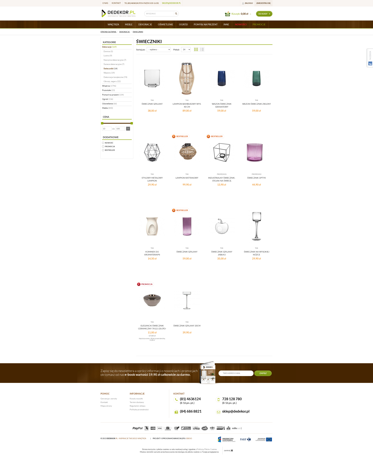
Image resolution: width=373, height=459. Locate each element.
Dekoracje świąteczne (115, 77)
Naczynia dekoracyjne (115, 60)
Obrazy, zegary (112, 81)
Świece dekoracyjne (114, 64)
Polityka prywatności (139, 409)
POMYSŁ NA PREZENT (206, 24)
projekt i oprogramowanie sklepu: (172, 438)
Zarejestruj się (263, 3)
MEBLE (128, 24)
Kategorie (109, 42)
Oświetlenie (109, 103)
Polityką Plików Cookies (207, 449)
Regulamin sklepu (137, 406)
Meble (107, 108)
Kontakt (116, 3)
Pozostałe (108, 90)
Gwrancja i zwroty (109, 398)
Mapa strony (106, 406)
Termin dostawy (137, 402)
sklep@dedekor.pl (171, 3)
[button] (128, 129)
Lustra (108, 55)
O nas (105, 3)
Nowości (241, 24)
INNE (226, 24)
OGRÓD (183, 24)
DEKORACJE (145, 24)
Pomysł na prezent (113, 95)
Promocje (259, 24)
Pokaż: (176, 49)
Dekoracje (109, 47)
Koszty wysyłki (136, 398)
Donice (108, 51)
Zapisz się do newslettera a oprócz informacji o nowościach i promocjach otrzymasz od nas (149, 372)
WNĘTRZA (113, 24)
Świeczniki (110, 68)
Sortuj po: (140, 49)
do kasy (263, 14)
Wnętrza (109, 86)
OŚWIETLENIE (165, 24)
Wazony (109, 73)
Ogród (107, 99)
